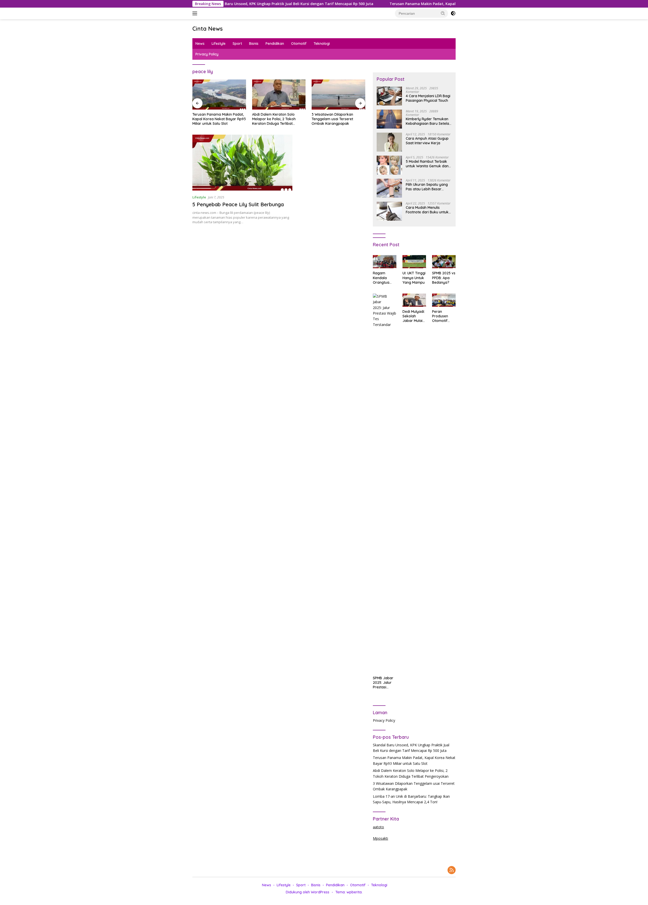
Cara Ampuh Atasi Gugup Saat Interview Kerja (427, 140)
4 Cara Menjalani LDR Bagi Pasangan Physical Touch (428, 98)
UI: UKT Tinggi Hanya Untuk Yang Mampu (414, 277)
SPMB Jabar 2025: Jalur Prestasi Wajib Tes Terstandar (383, 683)
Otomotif (299, 43)
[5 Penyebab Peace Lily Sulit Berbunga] (242, 163)
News (200, 43)
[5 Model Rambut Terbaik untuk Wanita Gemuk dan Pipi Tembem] (389, 165)
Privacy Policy (206, 54)
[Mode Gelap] (453, 13)
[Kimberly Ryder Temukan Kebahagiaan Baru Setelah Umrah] (389, 119)
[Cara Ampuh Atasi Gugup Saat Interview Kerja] (389, 142)
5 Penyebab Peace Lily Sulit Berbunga (238, 204)
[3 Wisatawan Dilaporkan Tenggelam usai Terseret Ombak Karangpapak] (338, 94)
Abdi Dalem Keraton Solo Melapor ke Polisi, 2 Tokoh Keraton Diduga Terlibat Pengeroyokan (274, 119)
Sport (237, 43)
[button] (443, 13)
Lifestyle (219, 43)
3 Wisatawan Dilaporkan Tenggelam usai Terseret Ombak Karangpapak (332, 119)
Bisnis (253, 43)
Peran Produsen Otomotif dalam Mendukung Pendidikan (442, 316)
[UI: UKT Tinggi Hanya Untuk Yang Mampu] (414, 261)
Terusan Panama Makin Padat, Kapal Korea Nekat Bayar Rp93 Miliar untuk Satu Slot (411, 4)
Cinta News (207, 28)
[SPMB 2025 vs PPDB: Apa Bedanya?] (444, 261)
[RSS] (452, 870)
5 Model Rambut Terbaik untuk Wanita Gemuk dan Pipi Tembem (427, 163)
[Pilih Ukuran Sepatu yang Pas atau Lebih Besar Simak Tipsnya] (389, 188)
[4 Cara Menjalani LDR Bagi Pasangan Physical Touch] (389, 96)
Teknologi (322, 43)
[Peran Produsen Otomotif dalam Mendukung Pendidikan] (444, 300)
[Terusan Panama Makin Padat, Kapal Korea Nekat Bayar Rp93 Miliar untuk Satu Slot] (219, 94)
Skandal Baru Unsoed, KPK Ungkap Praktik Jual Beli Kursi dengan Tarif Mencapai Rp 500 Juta (237, 4)
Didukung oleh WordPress (307, 892)
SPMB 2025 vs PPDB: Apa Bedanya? (443, 277)
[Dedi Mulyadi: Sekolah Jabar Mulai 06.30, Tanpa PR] (414, 300)
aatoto (378, 827)
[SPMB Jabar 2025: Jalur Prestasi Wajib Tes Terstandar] (384, 483)
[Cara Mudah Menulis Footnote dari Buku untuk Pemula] (389, 211)
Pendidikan (275, 43)
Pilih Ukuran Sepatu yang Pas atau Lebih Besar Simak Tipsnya (427, 186)
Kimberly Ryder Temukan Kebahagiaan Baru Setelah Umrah (428, 121)
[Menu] (195, 13)
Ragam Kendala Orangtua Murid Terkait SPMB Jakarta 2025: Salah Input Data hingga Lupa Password (384, 278)
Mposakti (380, 838)
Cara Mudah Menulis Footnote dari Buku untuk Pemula (427, 209)
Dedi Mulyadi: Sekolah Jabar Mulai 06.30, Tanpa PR (413, 316)
